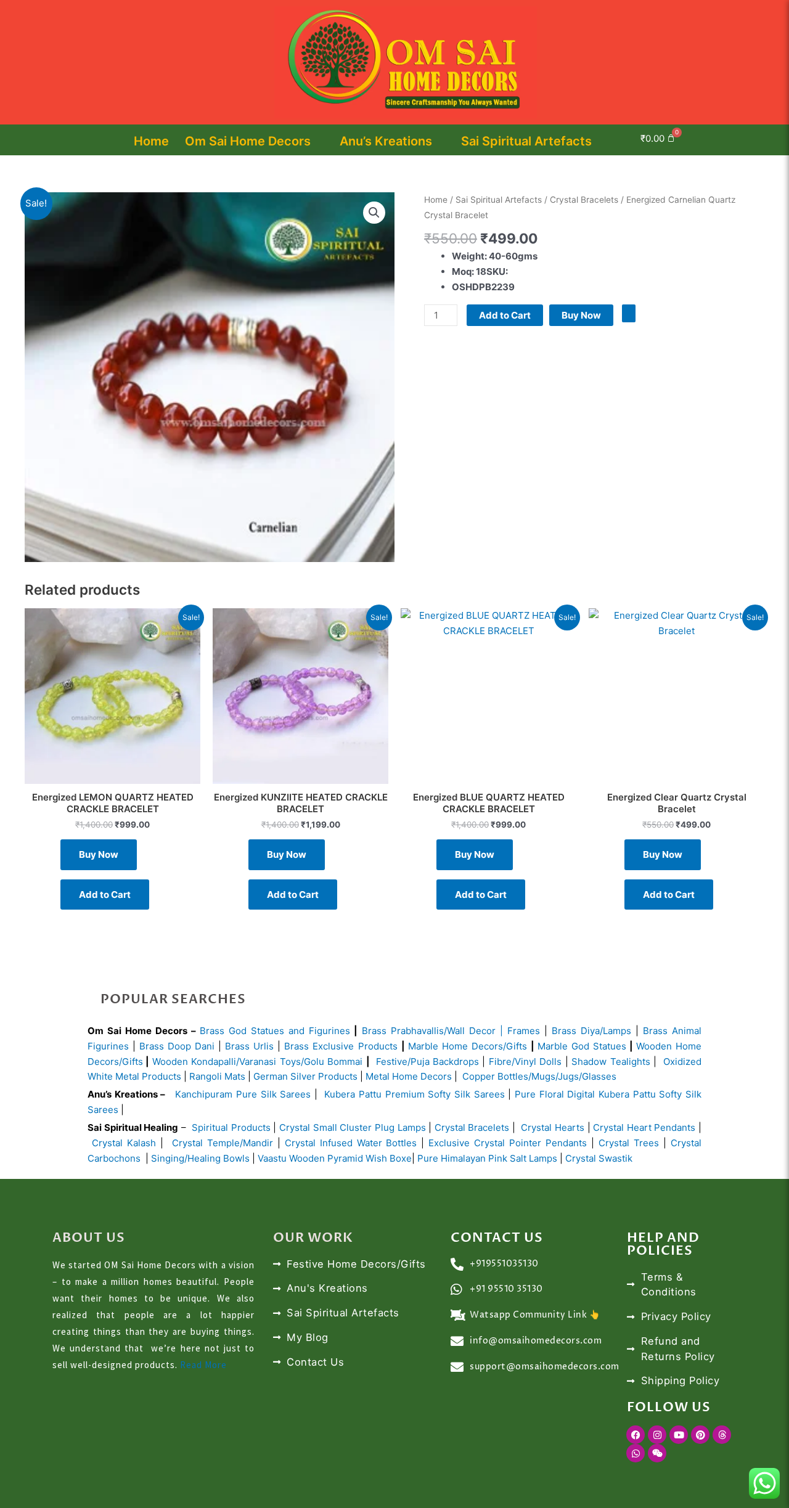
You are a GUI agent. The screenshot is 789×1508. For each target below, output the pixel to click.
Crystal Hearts (552, 1127)
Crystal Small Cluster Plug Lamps (352, 1127)
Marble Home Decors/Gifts (467, 1046)
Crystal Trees (629, 1143)
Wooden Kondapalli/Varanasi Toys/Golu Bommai (257, 1061)
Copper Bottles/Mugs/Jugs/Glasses (539, 1076)
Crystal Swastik (600, 1158)
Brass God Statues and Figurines (275, 1031)
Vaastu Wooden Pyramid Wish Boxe (335, 1158)
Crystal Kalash (122, 1143)
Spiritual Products (231, 1127)
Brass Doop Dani (177, 1046)
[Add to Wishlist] (629, 313)
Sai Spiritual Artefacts (526, 141)
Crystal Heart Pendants (644, 1127)
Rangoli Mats (216, 1076)
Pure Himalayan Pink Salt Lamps (488, 1158)
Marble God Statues (582, 1046)
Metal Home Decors (407, 1076)
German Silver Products (305, 1076)
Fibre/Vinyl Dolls (525, 1061)
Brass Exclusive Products (340, 1046)
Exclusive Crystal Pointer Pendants (505, 1143)
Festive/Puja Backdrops (427, 1061)
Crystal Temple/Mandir (222, 1143)
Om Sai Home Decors (248, 141)
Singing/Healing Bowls (200, 1158)
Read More (203, 1365)
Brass (376, 1031)
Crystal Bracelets (584, 200)
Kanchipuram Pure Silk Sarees (243, 1094)
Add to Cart (505, 315)
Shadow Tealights (609, 1061)
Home (151, 141)
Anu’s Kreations (386, 141)
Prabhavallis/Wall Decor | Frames (465, 1031)
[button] (717, 140)
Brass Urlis (249, 1046)
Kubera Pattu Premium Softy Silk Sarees (414, 1094)
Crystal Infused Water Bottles (351, 1143)
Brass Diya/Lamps (591, 1031)
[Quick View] (160, 854)
